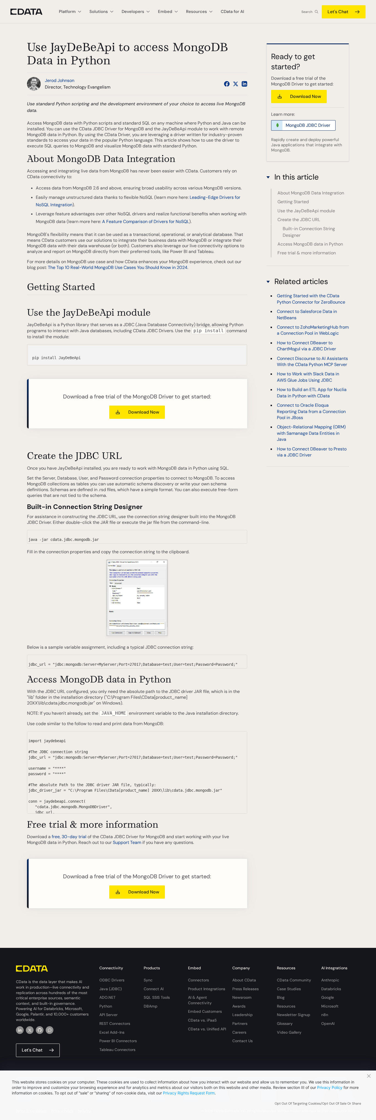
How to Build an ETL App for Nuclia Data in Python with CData (312, 393)
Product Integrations (206, 988)
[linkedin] (20, 1030)
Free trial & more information (306, 253)
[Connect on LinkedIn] (244, 84)
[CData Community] (49, 1030)
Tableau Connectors (117, 1049)
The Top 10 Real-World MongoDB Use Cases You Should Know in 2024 (117, 267)
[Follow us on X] (235, 84)
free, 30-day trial (69, 837)
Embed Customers (205, 1011)
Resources (286, 1006)
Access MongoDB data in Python (310, 244)
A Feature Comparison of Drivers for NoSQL (145, 221)
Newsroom (242, 997)
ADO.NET (107, 997)
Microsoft (330, 1006)
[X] (30, 1030)
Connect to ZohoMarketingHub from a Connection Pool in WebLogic (313, 330)
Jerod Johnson (59, 80)
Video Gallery (289, 1032)
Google (327, 997)
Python (105, 1006)
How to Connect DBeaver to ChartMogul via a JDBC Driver (306, 346)
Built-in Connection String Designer (309, 232)
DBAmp (150, 1006)
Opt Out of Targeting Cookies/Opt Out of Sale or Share (318, 1103)
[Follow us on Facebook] (227, 84)
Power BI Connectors (118, 1040)
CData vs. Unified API (207, 1029)
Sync (148, 980)
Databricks (331, 988)
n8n (324, 1014)
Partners (239, 1023)
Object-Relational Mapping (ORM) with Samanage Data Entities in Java (311, 433)
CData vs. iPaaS (202, 1020)
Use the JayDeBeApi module (306, 211)
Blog (281, 997)
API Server (108, 1014)
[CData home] (30, 11)
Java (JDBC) (110, 988)
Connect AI (154, 988)
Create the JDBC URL (298, 219)
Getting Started (293, 202)
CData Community (294, 980)
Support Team (127, 842)
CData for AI (232, 11)
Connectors (198, 980)
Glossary (285, 1023)
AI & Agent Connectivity (200, 1000)
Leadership (242, 1014)
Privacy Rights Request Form (189, 1093)
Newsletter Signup (293, 1014)
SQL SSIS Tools (157, 997)
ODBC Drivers (111, 980)
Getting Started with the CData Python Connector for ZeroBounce (311, 299)
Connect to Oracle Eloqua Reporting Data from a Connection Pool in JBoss (311, 412)
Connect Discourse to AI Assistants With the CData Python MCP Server (312, 361)
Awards (239, 1006)
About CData (244, 980)
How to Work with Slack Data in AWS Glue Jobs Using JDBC (308, 377)
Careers (239, 1032)
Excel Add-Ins (111, 1032)
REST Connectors (114, 1023)
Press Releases (245, 988)
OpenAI (327, 1023)
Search (306, 12)
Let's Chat (338, 12)
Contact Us (242, 1040)
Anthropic (330, 980)
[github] (39, 1030)
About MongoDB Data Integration (310, 193)
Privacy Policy (329, 1087)
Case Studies (289, 988)
